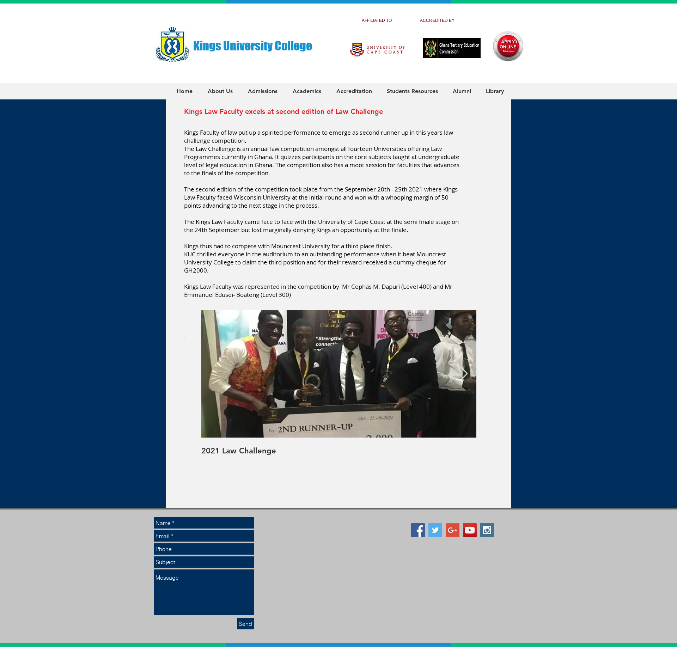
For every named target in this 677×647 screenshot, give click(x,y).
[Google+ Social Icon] (452, 530)
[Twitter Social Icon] (435, 530)
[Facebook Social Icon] (418, 530)
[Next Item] (464, 374)
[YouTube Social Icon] (470, 530)
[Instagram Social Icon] (487, 530)
